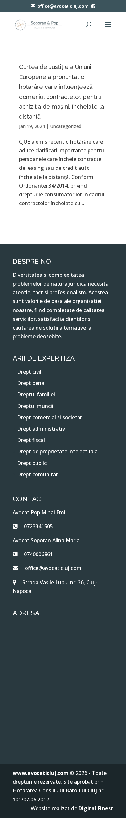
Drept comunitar (37, 474)
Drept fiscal (31, 440)
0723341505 (38, 526)
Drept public (32, 463)
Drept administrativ (41, 428)
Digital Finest (96, 808)
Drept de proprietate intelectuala (57, 451)
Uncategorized (65, 126)
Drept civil (29, 371)
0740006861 (38, 554)
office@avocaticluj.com (53, 568)
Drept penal (31, 383)
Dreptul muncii (35, 406)
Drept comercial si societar (49, 417)
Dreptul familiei (36, 394)
